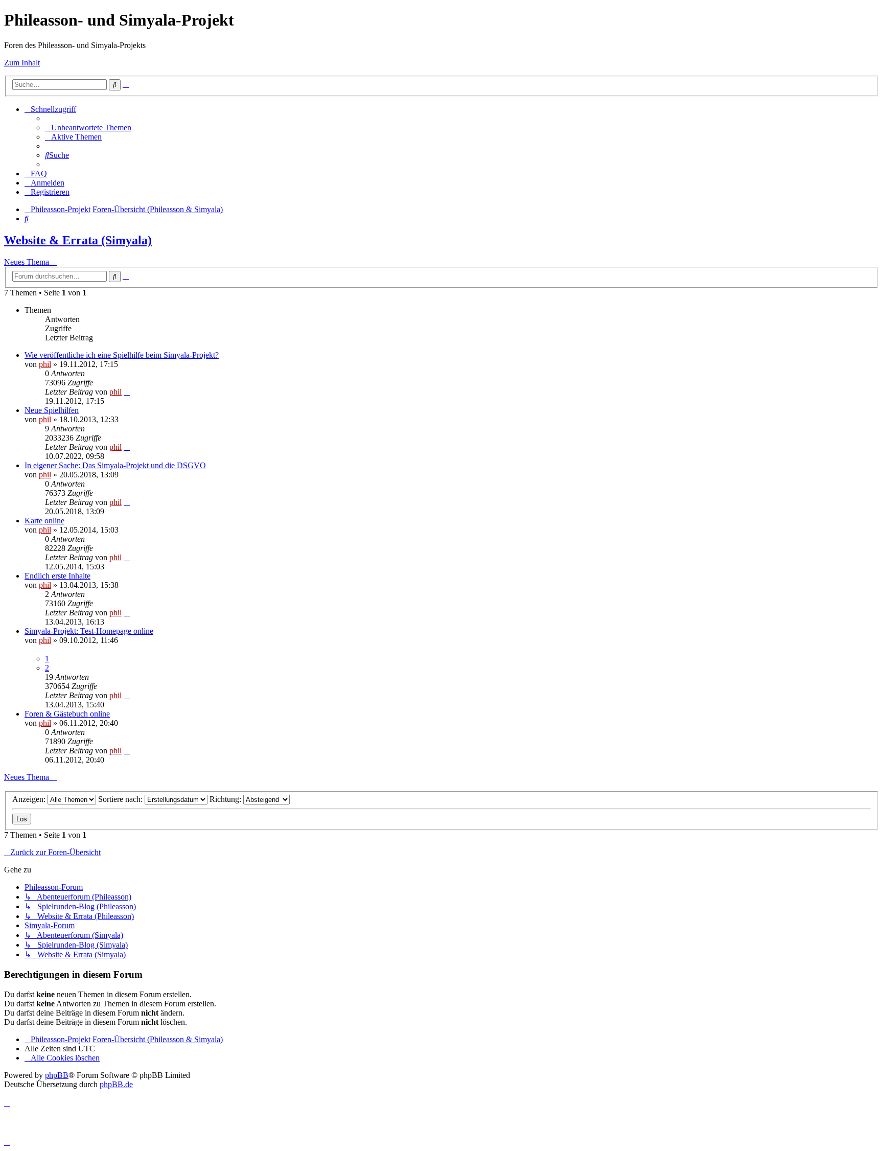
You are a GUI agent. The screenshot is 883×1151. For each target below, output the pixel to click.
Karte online (44, 520)
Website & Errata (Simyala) (78, 240)
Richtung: (226, 799)
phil (45, 364)
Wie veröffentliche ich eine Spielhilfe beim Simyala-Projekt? (122, 355)
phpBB (56, 1075)
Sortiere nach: (121, 799)
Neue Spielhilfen (52, 410)
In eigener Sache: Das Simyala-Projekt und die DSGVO (115, 465)
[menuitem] (88, 127)
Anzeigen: (30, 799)
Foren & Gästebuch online (67, 713)
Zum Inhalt (22, 62)
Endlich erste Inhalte (57, 575)
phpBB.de (116, 1084)
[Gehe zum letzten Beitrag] (127, 391)
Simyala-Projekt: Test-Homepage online (89, 631)
